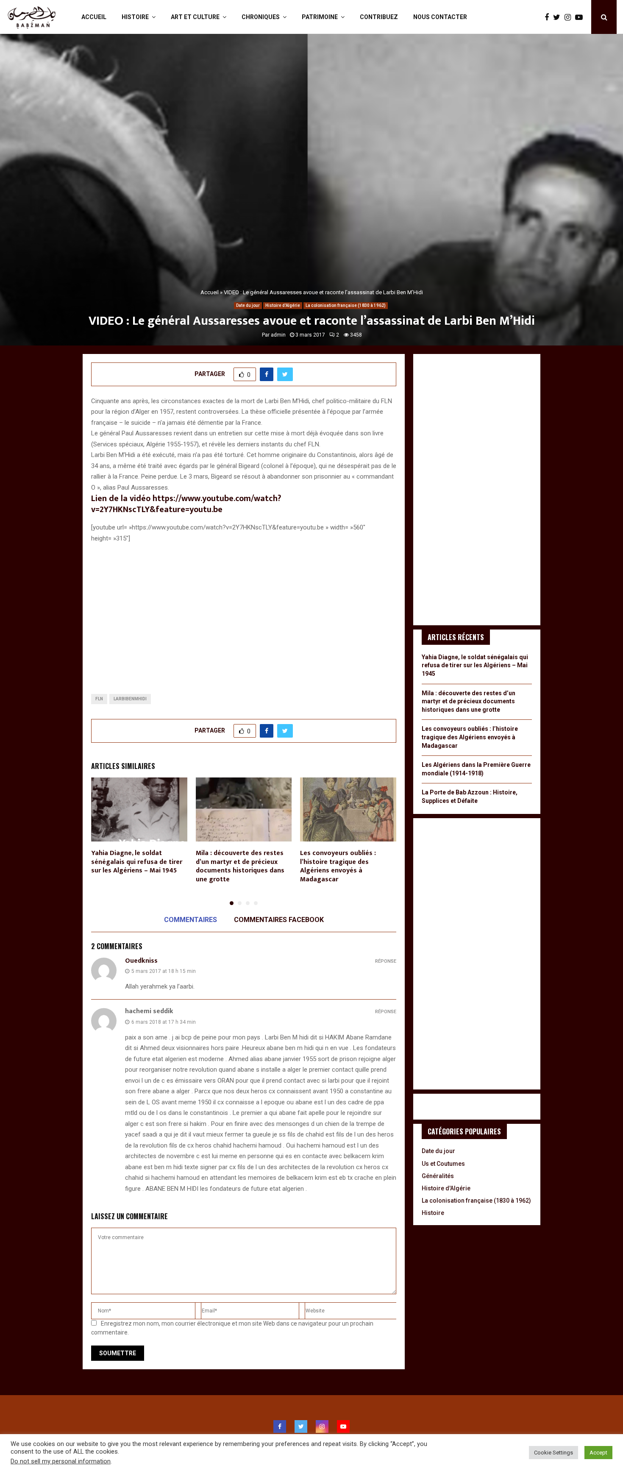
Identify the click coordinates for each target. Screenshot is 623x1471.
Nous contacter (440, 17)
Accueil (93, 17)
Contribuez (379, 17)
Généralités (438, 1176)
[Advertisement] (243, 611)
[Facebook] (549, 17)
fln (99, 698)
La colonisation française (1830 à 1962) (346, 305)
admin (278, 335)
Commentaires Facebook (279, 920)
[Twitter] (559, 17)
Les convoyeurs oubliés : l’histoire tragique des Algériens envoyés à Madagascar (338, 866)
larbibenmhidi (130, 698)
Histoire (135, 17)
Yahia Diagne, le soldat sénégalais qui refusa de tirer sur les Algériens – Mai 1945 (136, 862)
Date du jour (248, 305)
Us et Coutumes (443, 1163)
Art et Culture (195, 17)
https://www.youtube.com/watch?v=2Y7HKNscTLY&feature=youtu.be (186, 504)
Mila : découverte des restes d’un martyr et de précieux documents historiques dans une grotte (240, 866)
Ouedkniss (141, 960)
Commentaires (190, 920)
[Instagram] (570, 17)
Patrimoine (320, 17)
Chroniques (261, 17)
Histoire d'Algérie (282, 305)
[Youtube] (581, 17)
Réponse (385, 961)
